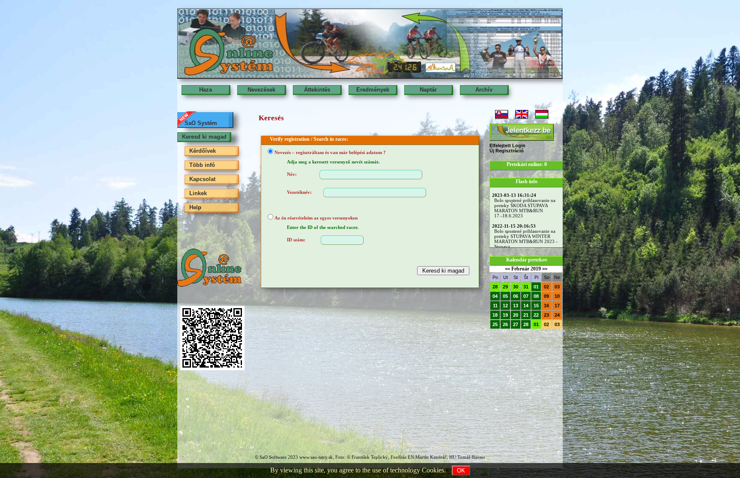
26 (505, 324)
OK (461, 470)
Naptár (428, 89)
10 (557, 296)
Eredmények (372, 89)
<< (507, 268)
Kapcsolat (202, 179)
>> (544, 268)
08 (536, 296)
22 (536, 315)
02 (546, 286)
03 (557, 286)
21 (525, 315)
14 (525, 305)
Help (195, 207)
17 (557, 305)
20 (515, 315)
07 (525, 296)
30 (515, 286)
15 (536, 305)
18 (495, 315)
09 (546, 296)
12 (505, 305)
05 (505, 296)
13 (515, 305)
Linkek (198, 193)
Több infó (202, 165)
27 (515, 324)
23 (546, 315)
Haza (205, 89)
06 (515, 296)
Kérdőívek (202, 151)
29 (505, 286)
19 (505, 315)
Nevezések (261, 89)
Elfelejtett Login (507, 145)
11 (495, 305)
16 (546, 305)
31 (525, 286)
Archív (483, 89)
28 (495, 286)
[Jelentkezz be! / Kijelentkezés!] (521, 132)
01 (536, 286)
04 (495, 296)
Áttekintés (317, 89)
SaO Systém (201, 123)
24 (557, 315)
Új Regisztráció (506, 150)
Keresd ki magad (204, 137)
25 (495, 324)
